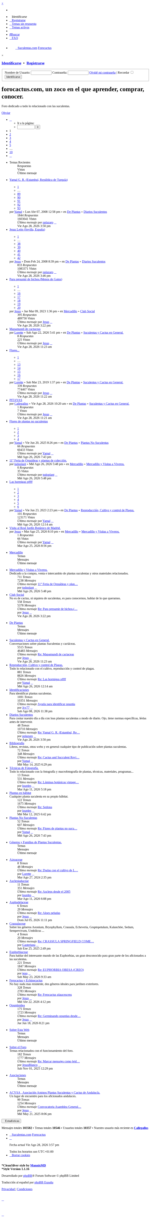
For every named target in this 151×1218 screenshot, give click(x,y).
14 (18, 368)
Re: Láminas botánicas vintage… (58, 782)
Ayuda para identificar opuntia (56, 704)
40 (18, 250)
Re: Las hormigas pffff (52, 679)
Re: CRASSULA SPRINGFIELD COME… (66, 941)
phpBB (27, 1175)
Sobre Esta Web (19, 1029)
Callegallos (21, 403)
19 (18, 304)
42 (18, 258)
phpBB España (43, 1182)
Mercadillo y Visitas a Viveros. (105, 464)
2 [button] (10, 134)
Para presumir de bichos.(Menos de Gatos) (35, 279)
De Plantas (73, 211)
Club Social (87, 311)
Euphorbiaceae (18, 952)
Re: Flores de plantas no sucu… (57, 828)
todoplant (20, 464)
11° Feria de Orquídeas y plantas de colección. (38, 460)
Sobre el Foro (17, 1047)
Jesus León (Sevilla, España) (27, 229)
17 (18, 297)
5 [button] (10, 145)
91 (18, 201)
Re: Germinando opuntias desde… (59, 1016)
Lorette (18, 332)
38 (18, 243)
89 (18, 194)
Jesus (17, 261)
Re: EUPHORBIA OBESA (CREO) (61, 969)
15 (18, 371)
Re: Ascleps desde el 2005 (54, 891)
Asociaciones (17, 1075)
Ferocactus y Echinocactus (25, 980)
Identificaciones (19, 690)
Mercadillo (70, 311)
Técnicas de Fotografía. (24, 768)
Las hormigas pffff (20, 481)
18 (18, 300)
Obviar (6, 112)
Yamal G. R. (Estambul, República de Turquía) (38, 179)
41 (18, 254)
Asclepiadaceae (19, 881)
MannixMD (38, 1165)
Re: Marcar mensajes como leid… (59, 1061)
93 (18, 208)
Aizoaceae (15, 859)
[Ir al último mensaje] (55, 222)
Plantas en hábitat (20, 793)
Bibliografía (16, 743)
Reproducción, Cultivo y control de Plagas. (107, 510)
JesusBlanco (30, 1065)
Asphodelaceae (18, 902)
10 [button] (11, 152)
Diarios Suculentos (95, 211)
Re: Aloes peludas (49, 913)
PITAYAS (15, 400)
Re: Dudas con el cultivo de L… (58, 870)
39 (18, 247)
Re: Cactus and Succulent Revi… (58, 757)
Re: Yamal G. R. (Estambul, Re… (59, 732)
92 (18, 204)
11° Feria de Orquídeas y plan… (58, 584)
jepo (25, 973)
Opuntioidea (17, 1005)
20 (18, 307)
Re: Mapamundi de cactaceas (56, 654)
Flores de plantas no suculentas (28, 421)
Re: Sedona (45, 807)
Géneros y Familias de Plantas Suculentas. (35, 842)
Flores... (14, 350)
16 (18, 293)
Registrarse (35, 63)
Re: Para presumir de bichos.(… (57, 609)
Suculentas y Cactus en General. (103, 332)
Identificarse (11, 63)
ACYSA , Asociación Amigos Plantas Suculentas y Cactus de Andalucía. (54, 1092)
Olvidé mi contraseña (102, 72)
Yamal (18, 211)
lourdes (26, 785)
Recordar (124, 72)
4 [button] (10, 141)
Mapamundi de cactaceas (25, 329)
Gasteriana (28, 945)
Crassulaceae (17, 923)
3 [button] (10, 138)
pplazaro (48, 222)
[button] (10, 119)
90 (18, 197)
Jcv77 (25, 707)
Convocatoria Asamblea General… (59, 1106)
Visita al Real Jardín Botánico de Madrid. (35, 528)
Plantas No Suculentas (95, 442)
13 (18, 364)
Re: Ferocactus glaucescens (55, 994)
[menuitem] (18, 16)
